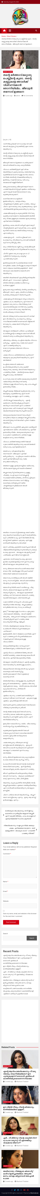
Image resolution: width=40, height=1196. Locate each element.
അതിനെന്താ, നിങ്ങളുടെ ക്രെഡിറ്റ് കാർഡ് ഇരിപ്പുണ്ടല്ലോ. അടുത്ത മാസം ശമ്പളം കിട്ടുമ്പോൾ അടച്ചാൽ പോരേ (18, 982)
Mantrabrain (34, 1193)
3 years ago (9, 95)
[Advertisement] (20, 118)
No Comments (28, 95)
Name (5, 882)
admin (18, 95)
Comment (7, 854)
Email (5, 891)
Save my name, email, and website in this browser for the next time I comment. (20, 915)
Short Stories (8, 72)
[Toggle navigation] (10, 30)
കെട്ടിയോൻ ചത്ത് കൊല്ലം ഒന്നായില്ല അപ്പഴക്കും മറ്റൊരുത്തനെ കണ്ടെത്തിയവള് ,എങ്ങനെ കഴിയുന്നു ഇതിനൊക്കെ (18, 991)
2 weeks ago (9, 1081)
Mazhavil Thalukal (22, 1081)
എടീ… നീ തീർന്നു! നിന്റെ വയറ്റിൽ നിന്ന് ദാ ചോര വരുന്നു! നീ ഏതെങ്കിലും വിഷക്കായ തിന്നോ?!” (18, 974)
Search (5, 934)
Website (6, 901)
